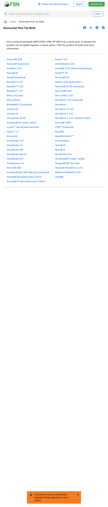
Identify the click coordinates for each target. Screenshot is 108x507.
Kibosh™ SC (61, 73)
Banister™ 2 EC (15, 82)
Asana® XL (12, 73)
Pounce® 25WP (63, 122)
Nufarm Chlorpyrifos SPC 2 (68, 82)
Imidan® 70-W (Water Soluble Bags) (73, 68)
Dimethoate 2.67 (15, 140)
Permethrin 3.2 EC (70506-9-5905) (72, 118)
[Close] (78, 495)
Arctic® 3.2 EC (14, 68)
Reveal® (59, 131)
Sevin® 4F (60, 145)
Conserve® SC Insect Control (21, 122)
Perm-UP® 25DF (63, 91)
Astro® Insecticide (16, 77)
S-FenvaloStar (62, 140)
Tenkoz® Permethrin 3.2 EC (69, 167)
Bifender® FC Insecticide (19, 104)
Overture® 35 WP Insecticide (69, 86)
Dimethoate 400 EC (17, 154)
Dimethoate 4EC (15, 158)
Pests (13, 21)
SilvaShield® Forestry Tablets (70, 158)
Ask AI (98, 14)
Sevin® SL (60, 149)
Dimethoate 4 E (14, 145)
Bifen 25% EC (14, 100)
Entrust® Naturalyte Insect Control (24, 176)
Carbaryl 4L (12, 109)
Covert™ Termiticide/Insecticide (23, 127)
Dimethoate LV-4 (15, 163)
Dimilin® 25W (14, 167)
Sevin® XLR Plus (63, 154)
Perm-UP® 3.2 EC (64, 95)
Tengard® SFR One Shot (67, 163)
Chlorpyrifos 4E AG (16, 118)
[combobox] (50, 14)
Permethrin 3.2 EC (64, 113)
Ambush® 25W (14, 59)
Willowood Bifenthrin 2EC (68, 172)
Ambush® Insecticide (18, 64)
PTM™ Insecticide (64, 127)
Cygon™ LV (13, 131)
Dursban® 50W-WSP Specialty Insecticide (28, 172)
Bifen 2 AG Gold (15, 95)
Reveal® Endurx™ (64, 136)
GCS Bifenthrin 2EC (65, 64)
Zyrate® (59, 176)
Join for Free (96, 4)
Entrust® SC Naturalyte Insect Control (26, 181)
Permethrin (60, 104)
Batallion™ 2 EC (15, 86)
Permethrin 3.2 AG (64, 109)
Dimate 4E (12, 136)
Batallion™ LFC (15, 91)
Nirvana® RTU (62, 77)
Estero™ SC (61, 59)
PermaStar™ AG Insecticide (69, 100)
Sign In (79, 4)
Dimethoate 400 (15, 149)
